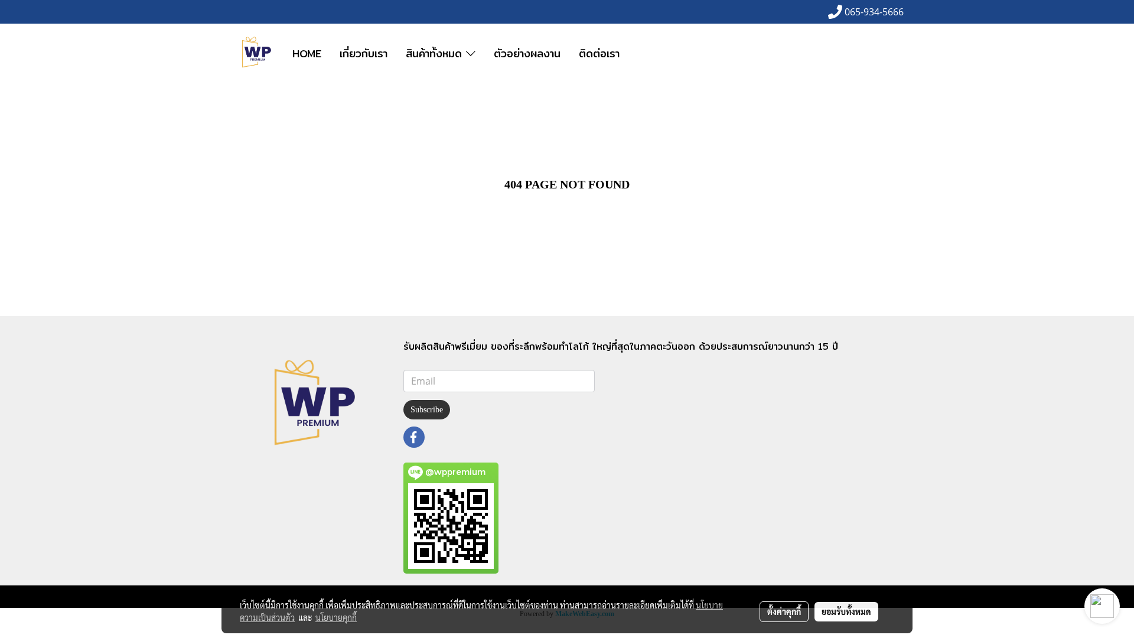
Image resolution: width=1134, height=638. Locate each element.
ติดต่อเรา (599, 53)
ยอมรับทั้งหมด (846, 611)
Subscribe (426, 409)
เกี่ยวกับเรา (363, 53)
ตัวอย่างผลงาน (527, 53)
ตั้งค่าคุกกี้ (784, 611)
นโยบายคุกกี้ (336, 617)
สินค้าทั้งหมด (436, 53)
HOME (306, 53)
